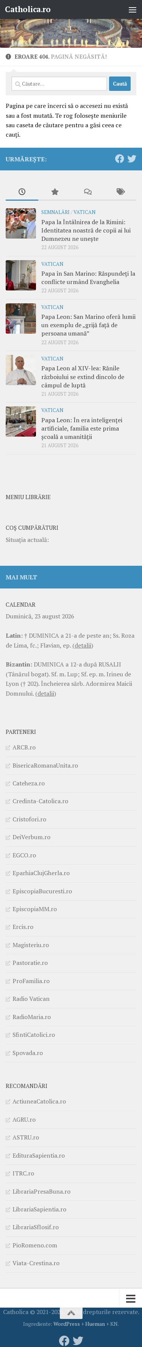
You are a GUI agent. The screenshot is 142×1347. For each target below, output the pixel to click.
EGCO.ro (24, 855)
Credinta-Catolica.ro (40, 801)
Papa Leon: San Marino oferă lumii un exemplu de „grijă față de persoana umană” (88, 325)
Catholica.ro (27, 9)
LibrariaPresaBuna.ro (41, 1191)
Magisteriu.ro (30, 945)
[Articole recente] (22, 192)
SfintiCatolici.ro (33, 1034)
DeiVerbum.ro (31, 837)
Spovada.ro (27, 1053)
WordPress (66, 1323)
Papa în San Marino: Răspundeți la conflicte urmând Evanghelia (88, 277)
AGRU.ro (24, 1119)
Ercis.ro (22, 926)
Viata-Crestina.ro (35, 1263)
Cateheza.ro (28, 783)
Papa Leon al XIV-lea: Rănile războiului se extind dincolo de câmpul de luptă (82, 376)
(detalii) (82, 645)
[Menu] (132, 9)
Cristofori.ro (29, 819)
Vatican (84, 212)
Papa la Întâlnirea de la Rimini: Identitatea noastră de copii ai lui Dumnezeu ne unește (86, 230)
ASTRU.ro (25, 1137)
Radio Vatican (31, 998)
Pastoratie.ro (30, 962)
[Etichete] (120, 192)
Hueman (95, 1323)
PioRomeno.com (34, 1245)
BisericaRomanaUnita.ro (45, 765)
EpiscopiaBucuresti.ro (42, 891)
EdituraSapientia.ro (38, 1155)
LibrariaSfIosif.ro (35, 1227)
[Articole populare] (54, 192)
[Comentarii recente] (87, 192)
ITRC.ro (23, 1173)
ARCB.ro (24, 747)
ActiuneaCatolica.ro (39, 1101)
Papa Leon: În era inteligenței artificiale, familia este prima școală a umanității (81, 428)
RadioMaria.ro (31, 1017)
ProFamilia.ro (31, 981)
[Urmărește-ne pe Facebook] (119, 158)
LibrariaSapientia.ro (39, 1209)
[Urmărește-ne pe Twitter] (131, 158)
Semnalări (55, 212)
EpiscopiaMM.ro (34, 909)
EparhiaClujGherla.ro (41, 873)
